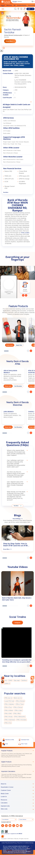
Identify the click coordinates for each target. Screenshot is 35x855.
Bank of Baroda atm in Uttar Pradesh (12, 148)
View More (16, 503)
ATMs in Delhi (8, 711)
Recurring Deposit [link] (6, 754)
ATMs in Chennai (18, 704)
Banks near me (18, 695)
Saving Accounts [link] (13, 752)
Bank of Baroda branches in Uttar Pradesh (13, 157)
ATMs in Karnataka (21, 717)
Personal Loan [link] (5, 751)
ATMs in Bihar (17, 711)
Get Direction (18, 383)
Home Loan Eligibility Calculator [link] (23, 775)
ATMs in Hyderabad (10, 717)
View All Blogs (17, 516)
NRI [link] (15, 5)
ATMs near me (8, 695)
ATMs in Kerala (8, 714)
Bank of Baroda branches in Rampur (11, 159)
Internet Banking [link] (27, 762)
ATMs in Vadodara (9, 701)
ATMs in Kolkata (9, 707)
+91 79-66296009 (21, 77)
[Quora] (21, 823)
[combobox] (32, 677)
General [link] (3, 5)
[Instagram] (6, 823)
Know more (9, 342)
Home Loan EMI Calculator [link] (25, 771)
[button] (15, 9)
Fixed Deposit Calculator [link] (8, 775)
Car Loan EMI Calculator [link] (16, 773)
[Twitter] (13, 823)
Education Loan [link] (21, 751)
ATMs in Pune (8, 704)
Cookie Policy (5, 840)
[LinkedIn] (10, 823)
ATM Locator (25, 230)
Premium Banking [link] (21, 5)
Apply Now (19, 342)
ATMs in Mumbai (20, 698)
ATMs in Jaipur (18, 707)
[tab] (17, 748)
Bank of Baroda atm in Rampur (10, 150)
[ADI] (2, 681)
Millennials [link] (9, 5)
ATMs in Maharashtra (19, 714)
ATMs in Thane (20, 701)
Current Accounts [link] (16, 754)
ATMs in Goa (8, 720)
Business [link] (20, 1)
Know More (9, 38)
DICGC (20, 831)
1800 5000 (26, 71)
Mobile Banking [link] (18, 762)
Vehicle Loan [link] (28, 751)
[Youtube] (17, 823)
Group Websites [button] (5, 816)
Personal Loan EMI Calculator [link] (9, 771)
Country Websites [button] (22, 816)
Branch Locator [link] (16, 763)
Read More (5, 189)
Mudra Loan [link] (5, 752)
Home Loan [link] (13, 751)
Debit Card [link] (4, 762)
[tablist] (17, 761)
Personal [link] (15, 1)
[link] (18, 9)
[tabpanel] (17, 29)
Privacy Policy (16, 840)
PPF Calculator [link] (5, 773)
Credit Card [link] (11, 762)
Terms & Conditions (24, 840)
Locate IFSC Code (9, 698)
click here (9, 850)
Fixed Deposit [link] (21, 752)
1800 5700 (18, 71)
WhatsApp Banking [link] (6, 763)
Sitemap (31, 840)
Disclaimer (10, 840)
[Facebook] (2, 823)
